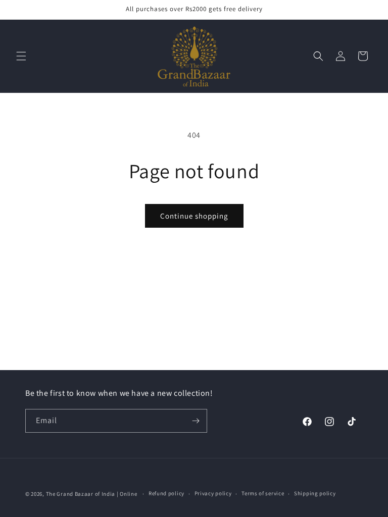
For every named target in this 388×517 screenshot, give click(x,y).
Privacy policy (213, 493)
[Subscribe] (195, 421)
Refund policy (166, 493)
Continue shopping (194, 216)
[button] (21, 56)
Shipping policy (315, 493)
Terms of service (262, 493)
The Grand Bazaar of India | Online (91, 493)
